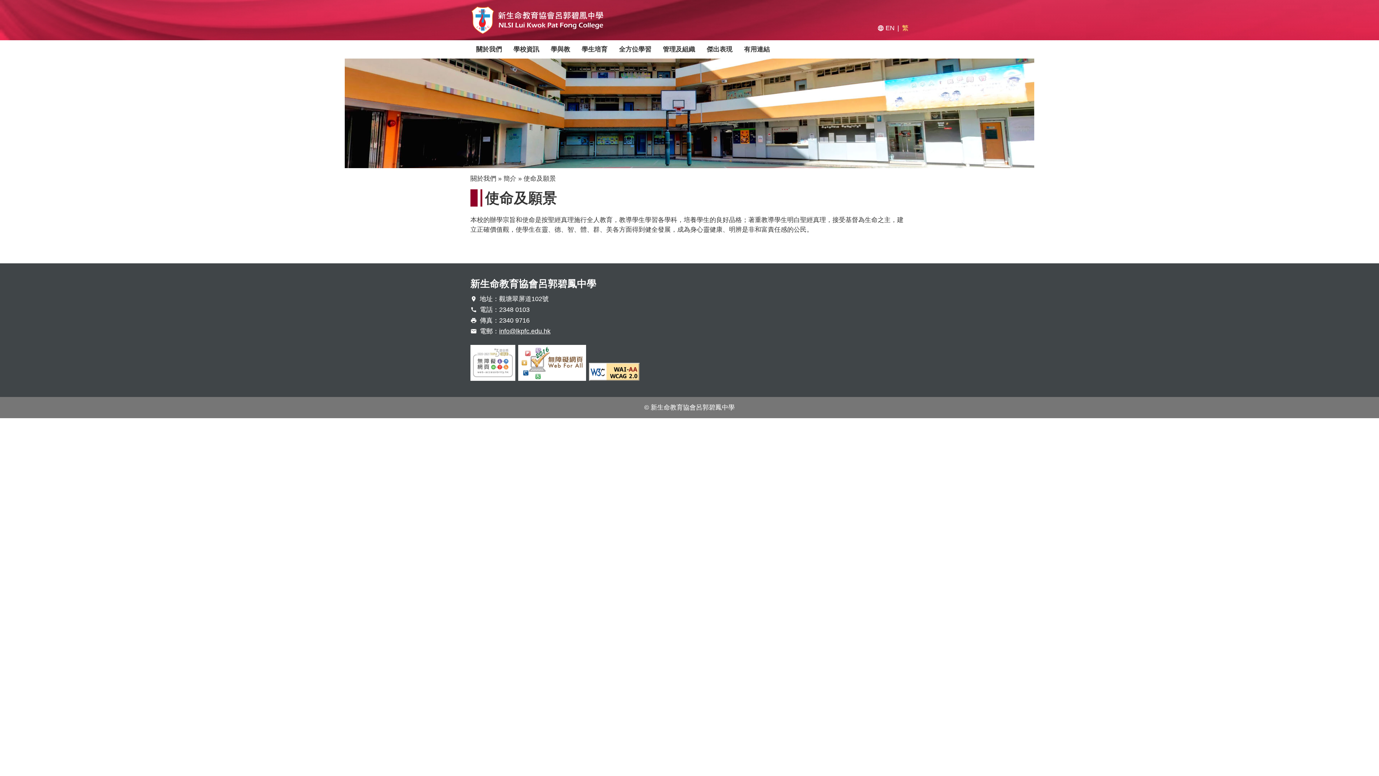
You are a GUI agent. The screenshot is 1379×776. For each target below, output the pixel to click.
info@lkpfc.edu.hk (525, 331)
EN (890, 28)
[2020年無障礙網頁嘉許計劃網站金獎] (492, 363)
